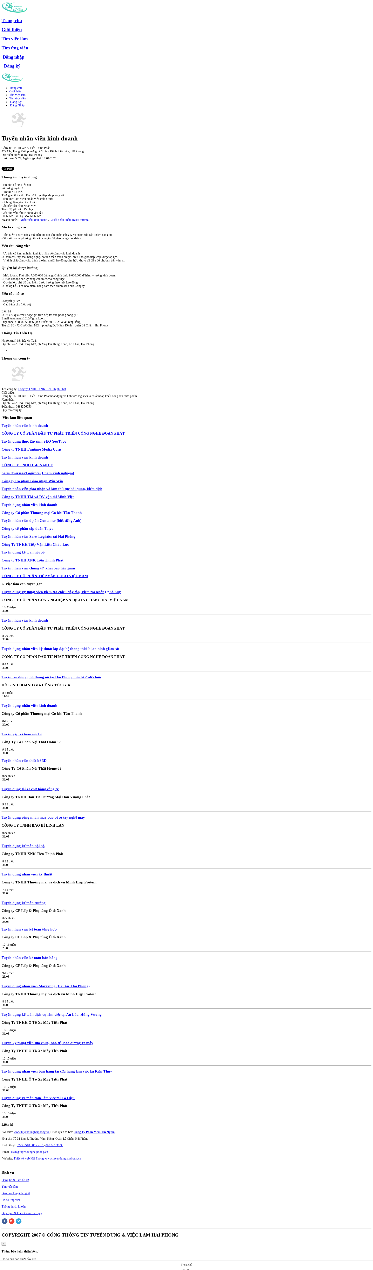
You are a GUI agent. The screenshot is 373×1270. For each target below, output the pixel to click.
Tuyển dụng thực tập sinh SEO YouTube (34, 441)
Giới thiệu (12, 29)
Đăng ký (11, 65)
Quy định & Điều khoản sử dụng (22, 1213)
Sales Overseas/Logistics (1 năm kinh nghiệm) (38, 473)
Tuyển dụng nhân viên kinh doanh (29, 505)
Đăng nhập (13, 57)
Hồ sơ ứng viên (11, 1200)
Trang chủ (12, 20)
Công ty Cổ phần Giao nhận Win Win (32, 481)
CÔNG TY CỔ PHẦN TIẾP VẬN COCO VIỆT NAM (45, 576)
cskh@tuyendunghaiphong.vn (29, 1151)
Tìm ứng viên (15, 47)
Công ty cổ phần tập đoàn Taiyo (27, 528)
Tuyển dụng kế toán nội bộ (23, 552)
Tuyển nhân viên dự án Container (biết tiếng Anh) (41, 520)
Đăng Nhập (16, 105)
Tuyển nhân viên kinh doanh (25, 426)
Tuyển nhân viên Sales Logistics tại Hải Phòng (38, 536)
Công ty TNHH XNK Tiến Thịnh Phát (42, 389)
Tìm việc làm (15, 38)
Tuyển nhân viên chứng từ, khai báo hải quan (38, 568)
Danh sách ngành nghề (16, 1193)
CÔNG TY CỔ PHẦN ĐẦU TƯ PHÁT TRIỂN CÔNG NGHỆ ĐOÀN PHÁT (63, 433)
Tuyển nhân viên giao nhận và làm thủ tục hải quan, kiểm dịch (52, 489)
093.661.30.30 (54, 1145)
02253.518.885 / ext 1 (30, 1145)
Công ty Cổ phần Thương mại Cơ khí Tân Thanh (42, 513)
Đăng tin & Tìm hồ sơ (15, 1180)
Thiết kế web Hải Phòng (29, 1158)
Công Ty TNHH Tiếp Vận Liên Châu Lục (35, 544)
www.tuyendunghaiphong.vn (32, 1132)
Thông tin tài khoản (14, 1206)
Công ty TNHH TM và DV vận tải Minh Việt (38, 497)
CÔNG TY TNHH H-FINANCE (27, 465)
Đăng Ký (15, 101)
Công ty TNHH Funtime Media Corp (31, 449)
